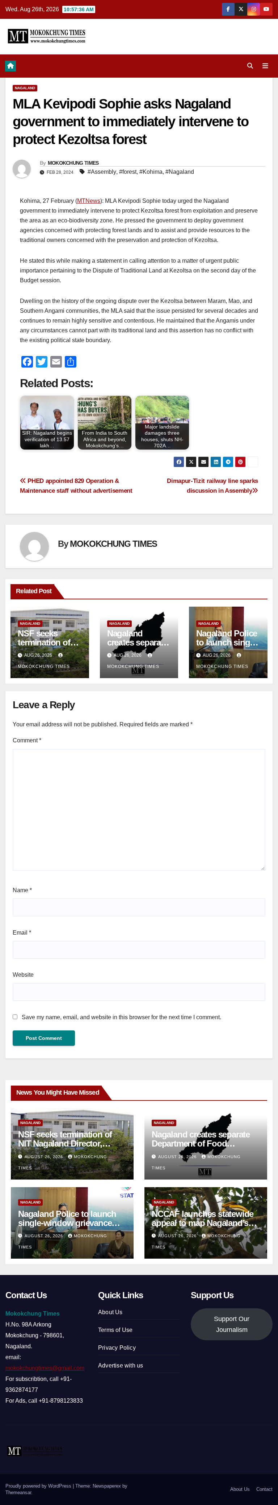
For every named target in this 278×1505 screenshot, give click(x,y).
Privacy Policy (117, 1348)
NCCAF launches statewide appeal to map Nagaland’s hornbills (202, 1223)
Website (23, 975)
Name (22, 890)
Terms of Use (115, 1330)
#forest (127, 172)
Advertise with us (120, 1365)
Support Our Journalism (231, 1324)
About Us (110, 1312)
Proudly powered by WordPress (39, 1486)
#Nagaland (179, 172)
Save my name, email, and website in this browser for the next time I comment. (121, 1017)
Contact (264, 1489)
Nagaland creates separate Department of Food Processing (201, 1143)
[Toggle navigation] (265, 66)
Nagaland (25, 88)
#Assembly (102, 172)
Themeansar (18, 1492)
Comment (27, 740)
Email (22, 933)
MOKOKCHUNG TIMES (73, 163)
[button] (250, 66)
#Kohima (151, 172)
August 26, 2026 (44, 1157)
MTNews (88, 201)
